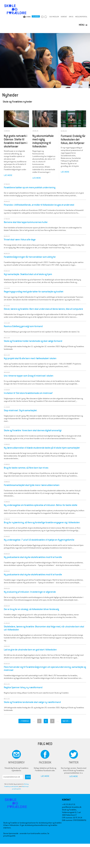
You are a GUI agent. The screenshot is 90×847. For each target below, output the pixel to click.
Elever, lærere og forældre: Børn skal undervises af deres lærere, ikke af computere (43, 309)
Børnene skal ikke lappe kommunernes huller (26, 222)
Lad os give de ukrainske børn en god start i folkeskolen (30, 649)
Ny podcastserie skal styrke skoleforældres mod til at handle (33, 557)
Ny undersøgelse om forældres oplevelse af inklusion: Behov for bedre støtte (40, 505)
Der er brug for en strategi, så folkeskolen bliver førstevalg (31, 609)
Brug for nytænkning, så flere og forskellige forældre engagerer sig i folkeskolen (42, 522)
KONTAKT (64, 17)
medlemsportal (81, 17)
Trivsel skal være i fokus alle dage (20, 239)
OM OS (71, 17)
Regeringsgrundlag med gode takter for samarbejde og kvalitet (33, 291)
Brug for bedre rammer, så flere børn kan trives (26, 467)
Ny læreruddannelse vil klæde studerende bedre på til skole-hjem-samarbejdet (42, 447)
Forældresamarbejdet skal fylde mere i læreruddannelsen (31, 485)
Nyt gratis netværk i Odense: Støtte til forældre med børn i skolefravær (15, 141)
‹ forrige (24, 721)
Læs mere (8, 175)
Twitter (47, 17)
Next (89, 34)
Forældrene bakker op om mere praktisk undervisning (29, 187)
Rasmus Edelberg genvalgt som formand (23, 326)
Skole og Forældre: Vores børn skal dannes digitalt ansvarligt (32, 430)
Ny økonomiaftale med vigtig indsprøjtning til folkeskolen (43, 141)
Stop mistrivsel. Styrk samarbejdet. (20, 410)
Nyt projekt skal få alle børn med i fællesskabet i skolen (30, 358)
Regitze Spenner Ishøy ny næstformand (23, 687)
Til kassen (36, 16)
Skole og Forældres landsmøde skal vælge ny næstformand (32, 702)
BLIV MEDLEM (54, 17)
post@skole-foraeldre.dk (71, 807)
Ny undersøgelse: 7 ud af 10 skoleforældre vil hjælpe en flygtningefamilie (39, 539)
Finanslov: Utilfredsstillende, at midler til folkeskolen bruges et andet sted (39, 204)
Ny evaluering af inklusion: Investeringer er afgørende (30, 591)
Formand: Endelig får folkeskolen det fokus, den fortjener (73, 139)
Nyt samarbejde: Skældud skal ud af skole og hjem (28, 274)
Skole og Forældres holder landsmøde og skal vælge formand (33, 341)
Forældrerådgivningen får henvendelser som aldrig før (30, 256)
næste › (66, 721)
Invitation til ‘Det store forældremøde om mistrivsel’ (28, 393)
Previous (3, 35)
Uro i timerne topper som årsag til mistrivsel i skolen (28, 375)
